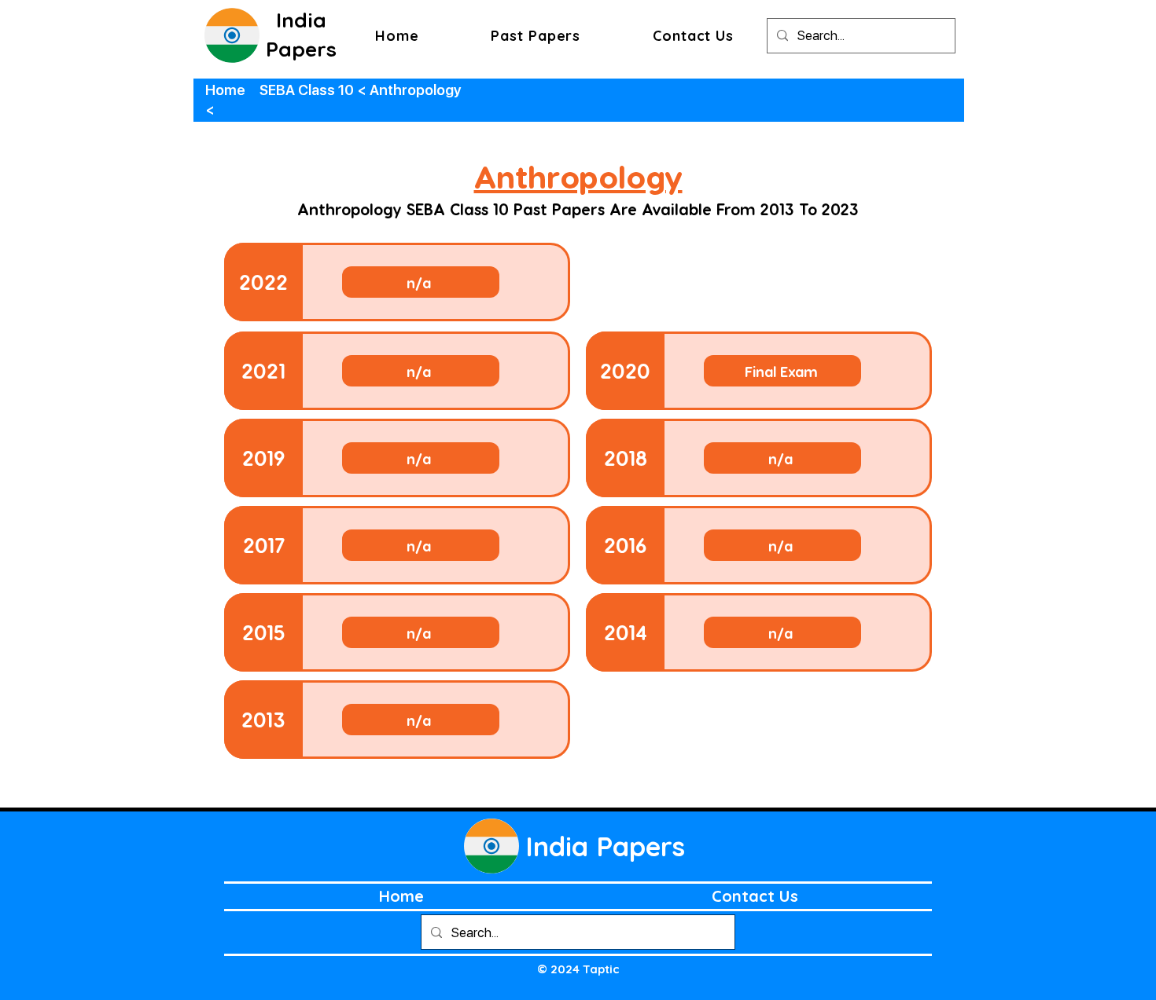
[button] (535, 36)
